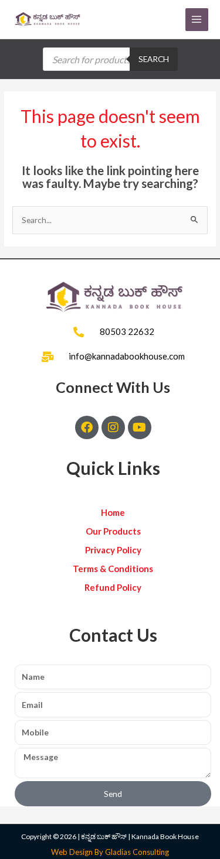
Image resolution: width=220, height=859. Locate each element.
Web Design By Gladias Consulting (110, 852)
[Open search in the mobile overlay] (110, 59)
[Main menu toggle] (196, 19)
